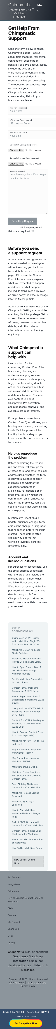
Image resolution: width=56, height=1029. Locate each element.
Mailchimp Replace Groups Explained (25, 794)
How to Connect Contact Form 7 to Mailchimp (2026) (27, 734)
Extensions (13, 891)
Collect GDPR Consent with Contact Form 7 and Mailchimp (27, 824)
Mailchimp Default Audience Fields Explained (26, 651)
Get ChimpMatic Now (26, 1023)
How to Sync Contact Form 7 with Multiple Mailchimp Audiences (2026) (26, 670)
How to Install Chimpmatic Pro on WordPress (27, 841)
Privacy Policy (28, 986)
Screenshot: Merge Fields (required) (24, 158)
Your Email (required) (18, 132)
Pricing (11, 942)
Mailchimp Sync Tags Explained (23, 803)
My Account (14, 922)
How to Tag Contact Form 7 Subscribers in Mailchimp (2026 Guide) (28, 699)
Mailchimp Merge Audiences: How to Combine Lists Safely (26, 660)
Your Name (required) (18, 108)
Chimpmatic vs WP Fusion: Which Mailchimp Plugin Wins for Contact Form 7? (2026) (26, 641)
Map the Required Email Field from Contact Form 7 (27, 751)
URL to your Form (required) (21, 120)
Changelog (13, 928)
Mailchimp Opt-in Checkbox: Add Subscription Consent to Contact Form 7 (26, 775)
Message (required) (18, 171)
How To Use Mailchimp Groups (27, 848)
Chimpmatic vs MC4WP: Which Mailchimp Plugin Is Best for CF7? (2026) (27, 711)
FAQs (10, 908)
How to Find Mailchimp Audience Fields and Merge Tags (26, 813)
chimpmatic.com (36, 979)
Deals (10, 935)
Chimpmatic (20, 10)
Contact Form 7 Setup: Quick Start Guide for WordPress (26, 832)
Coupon (12, 915)
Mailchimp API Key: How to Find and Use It (28, 742)
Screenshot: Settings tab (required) (24, 145)
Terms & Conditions (36, 982)
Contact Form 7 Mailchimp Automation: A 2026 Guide (25, 689)
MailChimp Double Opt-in (24, 766)
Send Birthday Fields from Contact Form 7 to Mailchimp (26, 786)
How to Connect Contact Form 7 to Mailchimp (25, 900)
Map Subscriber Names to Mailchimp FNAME (25, 760)
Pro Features (14, 877)
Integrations (14, 884)
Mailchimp (27, 969)
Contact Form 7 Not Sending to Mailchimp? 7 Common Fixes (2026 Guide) (28, 723)
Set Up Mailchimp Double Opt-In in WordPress (27, 681)
